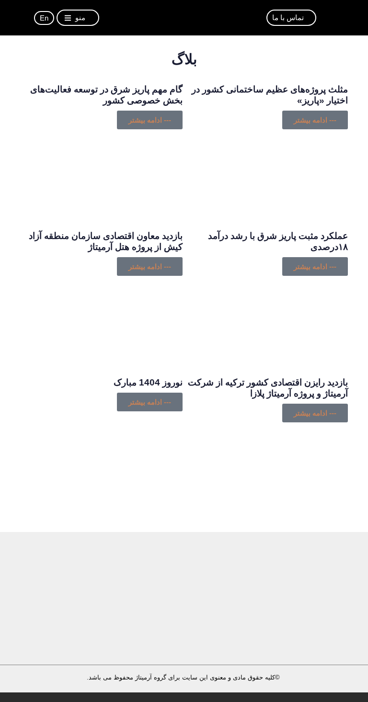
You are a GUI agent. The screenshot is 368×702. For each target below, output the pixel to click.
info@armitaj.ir (242, 636)
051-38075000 (86, 636)
